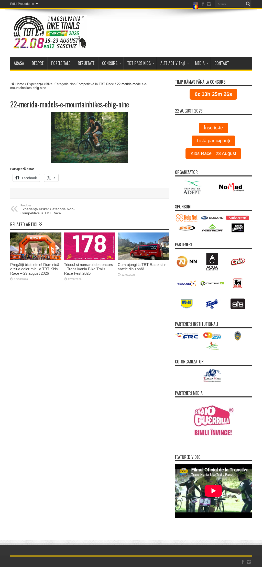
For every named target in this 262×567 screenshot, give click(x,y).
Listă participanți (213, 140)
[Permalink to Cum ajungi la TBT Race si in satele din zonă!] (143, 246)
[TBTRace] (48, 32)
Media (200, 63)
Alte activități (172, 63)
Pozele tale (60, 63)
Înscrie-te (213, 127)
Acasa (19, 63)
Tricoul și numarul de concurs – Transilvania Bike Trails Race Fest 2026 (88, 268)
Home (19, 84)
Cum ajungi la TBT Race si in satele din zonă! (142, 266)
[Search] (248, 4)
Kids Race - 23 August (213, 153)
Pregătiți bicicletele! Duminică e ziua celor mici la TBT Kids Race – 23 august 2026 (34, 268)
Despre (37, 63)
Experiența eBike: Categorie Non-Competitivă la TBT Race (70, 84)
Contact (221, 63)
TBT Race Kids (139, 63)
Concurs (109, 63)
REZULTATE (86, 63)
